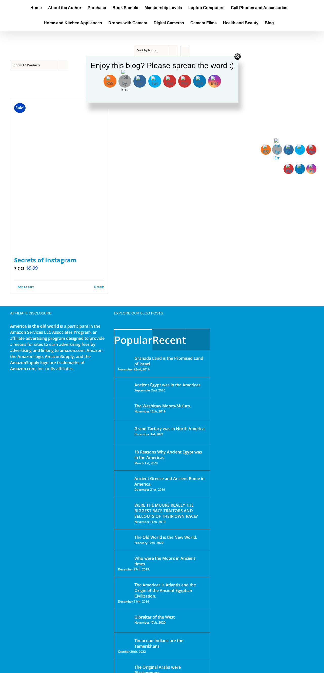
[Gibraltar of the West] (124, 620)
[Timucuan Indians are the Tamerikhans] (124, 642)
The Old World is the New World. (165, 537)
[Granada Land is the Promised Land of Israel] (124, 358)
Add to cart (26, 287)
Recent (169, 340)
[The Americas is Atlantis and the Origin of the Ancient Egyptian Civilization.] (124, 588)
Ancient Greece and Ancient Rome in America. (169, 481)
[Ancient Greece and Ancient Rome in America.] (124, 482)
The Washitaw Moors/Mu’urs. (162, 406)
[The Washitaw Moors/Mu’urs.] (124, 409)
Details (99, 287)
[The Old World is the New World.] (124, 539)
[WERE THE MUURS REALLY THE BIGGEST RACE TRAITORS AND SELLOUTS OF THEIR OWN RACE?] (124, 512)
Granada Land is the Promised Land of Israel (168, 361)
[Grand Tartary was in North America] (124, 432)
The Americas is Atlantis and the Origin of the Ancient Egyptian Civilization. (165, 590)
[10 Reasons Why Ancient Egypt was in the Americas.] (124, 457)
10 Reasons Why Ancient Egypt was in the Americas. (168, 454)
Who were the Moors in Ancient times (164, 561)
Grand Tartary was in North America (169, 428)
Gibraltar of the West (154, 617)
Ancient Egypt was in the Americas (167, 385)
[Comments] (198, 339)
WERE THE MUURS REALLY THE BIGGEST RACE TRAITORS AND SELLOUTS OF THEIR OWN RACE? (166, 510)
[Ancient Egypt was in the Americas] (124, 385)
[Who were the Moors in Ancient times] (124, 559)
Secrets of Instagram (45, 260)
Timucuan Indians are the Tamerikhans (158, 643)
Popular (133, 340)
